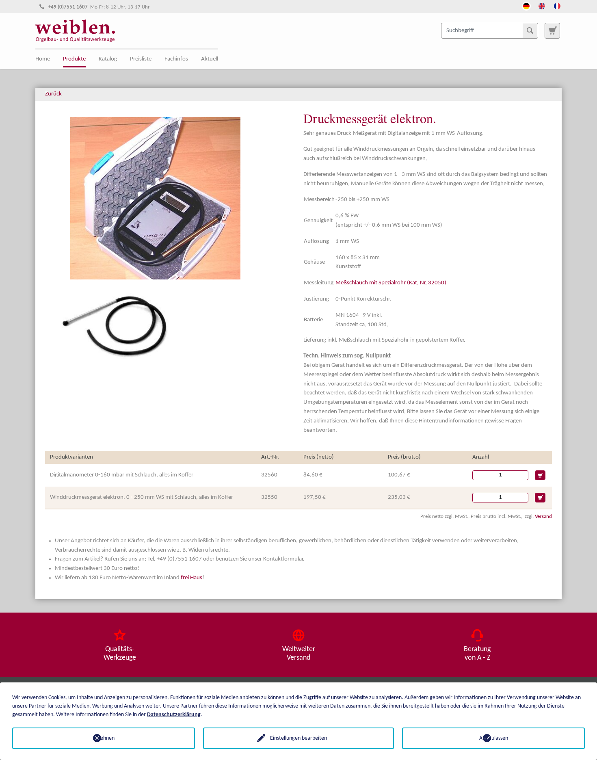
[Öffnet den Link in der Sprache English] (541, 5)
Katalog (108, 59)
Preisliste (140, 59)
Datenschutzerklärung (174, 715)
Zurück (53, 94)
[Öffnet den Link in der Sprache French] (557, 5)
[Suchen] (530, 30)
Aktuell (209, 59)
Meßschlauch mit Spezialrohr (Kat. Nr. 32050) (390, 283)
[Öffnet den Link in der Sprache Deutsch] (526, 5)
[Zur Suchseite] (552, 30)
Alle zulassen (493, 738)
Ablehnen (104, 738)
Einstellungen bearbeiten (298, 738)
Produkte (74, 59)
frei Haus (191, 578)
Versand (543, 516)
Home (42, 59)
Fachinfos (176, 59)
